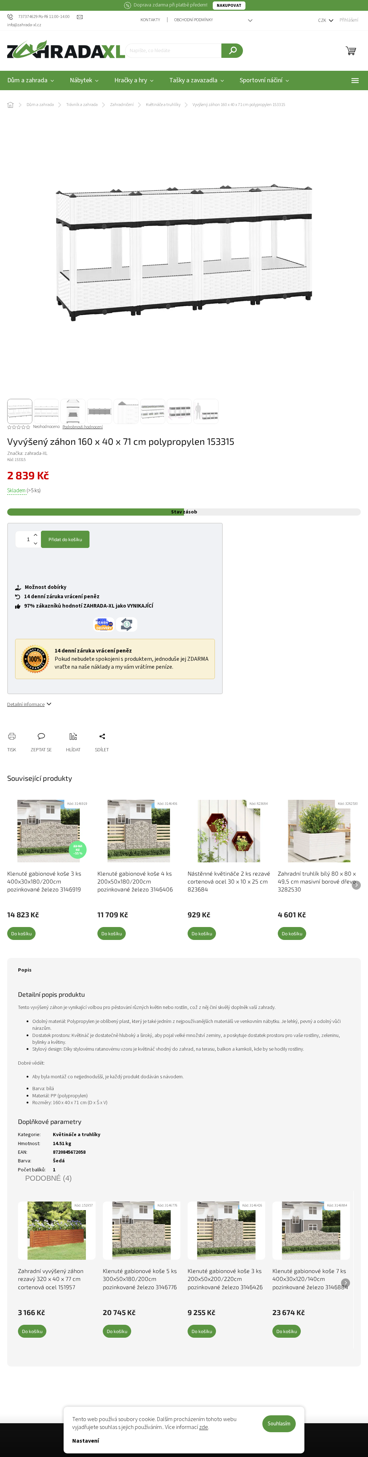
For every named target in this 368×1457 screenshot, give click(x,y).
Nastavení (85, 1441)
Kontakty (150, 20)
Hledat (232, 50)
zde (203, 1427)
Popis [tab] (25, 970)
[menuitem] (84, 81)
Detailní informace (26, 704)
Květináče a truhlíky (76, 1134)
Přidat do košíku (65, 539)
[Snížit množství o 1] (35, 543)
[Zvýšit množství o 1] (35, 535)
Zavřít (50, 728)
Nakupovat (229, 6)
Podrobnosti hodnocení (83, 427)
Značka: (27, 453)
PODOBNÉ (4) (48, 1178)
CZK (322, 20)
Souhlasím (279, 1424)
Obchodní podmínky (193, 20)
